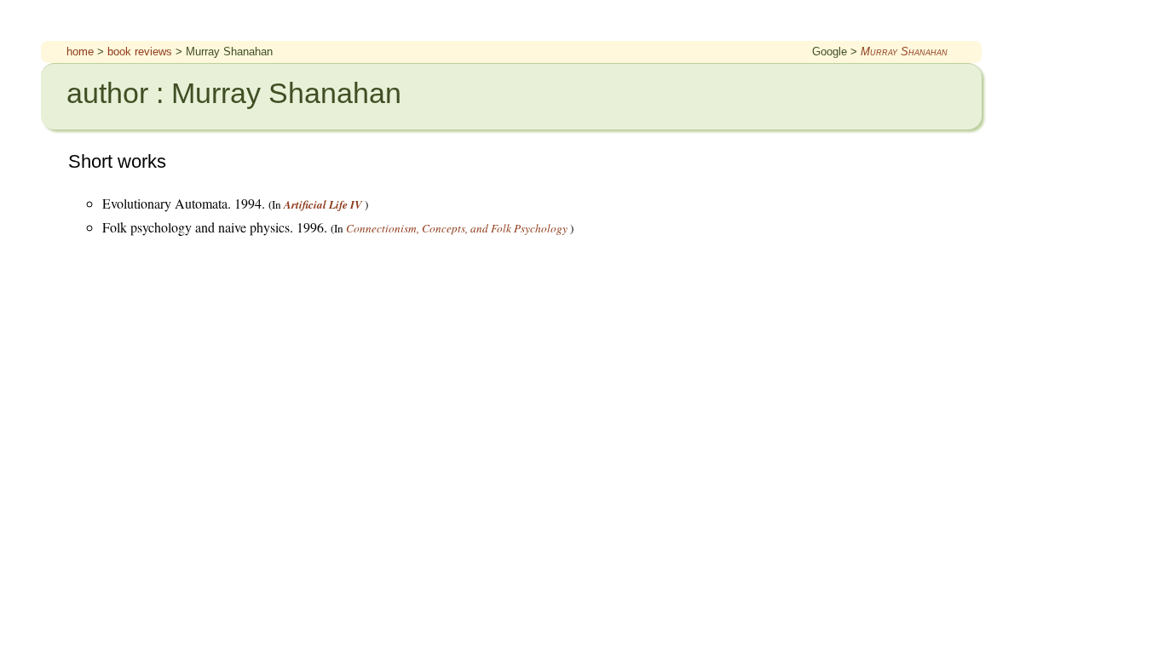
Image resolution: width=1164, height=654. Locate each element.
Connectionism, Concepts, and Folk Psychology (457, 228)
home (80, 51)
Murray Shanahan (904, 51)
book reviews (139, 51)
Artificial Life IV (323, 204)
